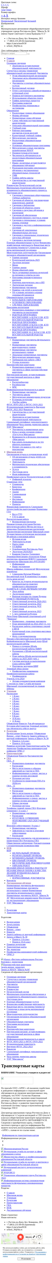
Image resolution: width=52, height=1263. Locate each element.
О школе (11, 61)
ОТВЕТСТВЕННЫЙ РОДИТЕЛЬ (23, 599)
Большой (32, 21)
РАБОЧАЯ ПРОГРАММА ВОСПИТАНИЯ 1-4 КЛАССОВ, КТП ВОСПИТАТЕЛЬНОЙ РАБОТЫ (30, 317)
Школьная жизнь (15, 452)
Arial (3, 10)
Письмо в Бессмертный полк (20, 639)
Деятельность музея (21, 541)
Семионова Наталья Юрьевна (26, 574)
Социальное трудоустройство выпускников (25, 508)
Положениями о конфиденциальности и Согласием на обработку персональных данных (24, 1254)
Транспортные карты (36, 746)
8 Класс (15, 713)
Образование (13, 110)
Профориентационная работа (20, 673)
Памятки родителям (16, 746)
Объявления (12, 723)
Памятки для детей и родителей (27, 290)
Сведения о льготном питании (26, 240)
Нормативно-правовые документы (28, 763)
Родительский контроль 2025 (26, 260)
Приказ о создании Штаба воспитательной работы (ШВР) (27, 647)
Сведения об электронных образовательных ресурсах (24, 231)
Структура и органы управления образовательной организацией (22, 71)
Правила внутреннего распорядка (28, 95)
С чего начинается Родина (24, 614)
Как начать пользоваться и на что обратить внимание (28, 443)
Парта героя (18, 544)
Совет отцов (18, 609)
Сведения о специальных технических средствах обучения (30, 236)
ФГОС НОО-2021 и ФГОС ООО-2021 (25, 404)
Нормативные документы (24, 287)
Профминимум (19, 676)
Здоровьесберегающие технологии (23, 556)
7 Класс (15, 711)
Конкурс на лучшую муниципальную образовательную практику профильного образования (30, 584)
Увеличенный (20, 21)
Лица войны (18, 591)
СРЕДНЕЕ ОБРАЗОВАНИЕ (25, 305)
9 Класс (15, 716)
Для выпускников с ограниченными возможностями (28, 844)
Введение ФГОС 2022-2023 (20, 1046)
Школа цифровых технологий (21, 569)
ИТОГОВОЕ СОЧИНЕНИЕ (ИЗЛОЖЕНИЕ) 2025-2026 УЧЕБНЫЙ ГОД (30, 820)
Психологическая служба (39, 477)
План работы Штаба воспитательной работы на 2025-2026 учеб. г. (29, 657)
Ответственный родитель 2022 (26, 604)
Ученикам (11, 691)
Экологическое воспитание (19, 531)
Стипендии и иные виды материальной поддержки (27, 248)
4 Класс (15, 703)
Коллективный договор (23, 88)
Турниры (16, 497)
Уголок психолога (20, 362)
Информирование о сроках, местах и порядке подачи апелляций (29, 774)
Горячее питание (20, 257)
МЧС (14, 387)
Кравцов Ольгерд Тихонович (26, 554)
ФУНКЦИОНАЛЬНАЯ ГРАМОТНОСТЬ (23, 874)
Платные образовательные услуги (23, 242)
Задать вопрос (27, 733)
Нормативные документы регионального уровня (24, 351)
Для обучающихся (36, 723)
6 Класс (15, 708)
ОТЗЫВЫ (17, 546)
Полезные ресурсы (21, 778)
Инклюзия (12, 337)
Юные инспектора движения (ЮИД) (26, 557)
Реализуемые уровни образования (28, 113)
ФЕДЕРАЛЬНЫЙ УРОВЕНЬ (26, 853)
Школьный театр (34, 641)
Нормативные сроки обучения (26, 118)
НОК (9, 848)
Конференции (18, 489)
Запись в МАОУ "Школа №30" (15, 969)
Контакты (11, 880)
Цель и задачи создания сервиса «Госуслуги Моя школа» (27, 433)
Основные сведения (16, 63)
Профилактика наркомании (25, 671)
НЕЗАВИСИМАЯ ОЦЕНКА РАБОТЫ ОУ (27, 868)
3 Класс (15, 701)
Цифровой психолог (21, 479)
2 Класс (15, 698)
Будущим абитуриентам (18, 726)
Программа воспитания (18, 307)
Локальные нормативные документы (29, 355)
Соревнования (19, 494)
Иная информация (21, 474)
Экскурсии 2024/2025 (22, 551)
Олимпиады (18, 484)
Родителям (12, 731)
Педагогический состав (30, 185)
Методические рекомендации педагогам (31, 397)
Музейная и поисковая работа (21, 536)
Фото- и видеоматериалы (24, 636)
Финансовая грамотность (19, 507)
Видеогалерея (13, 733)
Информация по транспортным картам (20, 1135)
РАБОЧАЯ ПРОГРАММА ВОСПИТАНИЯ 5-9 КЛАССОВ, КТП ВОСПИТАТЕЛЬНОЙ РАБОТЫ (30, 324)
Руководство (13, 185)
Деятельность (18, 462)
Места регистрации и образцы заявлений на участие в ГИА (26, 769)
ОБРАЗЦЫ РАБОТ (21, 865)
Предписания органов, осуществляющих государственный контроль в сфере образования (26, 377)
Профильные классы (16, 477)
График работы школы (22, 178)
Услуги (15, 469)
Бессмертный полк (15, 576)
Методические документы (24, 138)
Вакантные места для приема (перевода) (26, 1007)
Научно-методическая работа (24, 525)
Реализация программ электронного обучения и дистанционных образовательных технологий (29, 170)
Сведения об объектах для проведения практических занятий (30, 201)
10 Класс (16, 718)
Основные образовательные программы (31, 145)
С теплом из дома (15, 683)
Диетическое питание (22, 285)
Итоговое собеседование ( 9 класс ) (23, 825)
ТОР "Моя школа (15, 903)
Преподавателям (14, 753)
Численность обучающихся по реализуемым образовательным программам (27, 158)
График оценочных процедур (26, 100)
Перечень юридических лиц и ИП (28, 282)
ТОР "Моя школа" (15, 427)
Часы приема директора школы (34, 424)
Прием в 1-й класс (21, 741)
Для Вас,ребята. (19, 402)
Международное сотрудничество (22, 252)
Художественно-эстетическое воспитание (26, 534)
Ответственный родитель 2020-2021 (29, 601)
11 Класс (16, 721)
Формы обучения (20, 115)
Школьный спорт (41, 531)
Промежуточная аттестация (25, 153)
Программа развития (22, 103)
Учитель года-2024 (15, 678)
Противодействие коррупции (21, 365)
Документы (42, 73)
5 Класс (15, 706)
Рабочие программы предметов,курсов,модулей (25, 131)
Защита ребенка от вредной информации (27, 737)
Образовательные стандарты (20, 297)
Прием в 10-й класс (21, 743)
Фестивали (17, 499)
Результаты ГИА (31, 840)
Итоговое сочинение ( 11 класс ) (26, 809)
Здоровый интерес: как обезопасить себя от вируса (27, 727)
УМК (14, 175)
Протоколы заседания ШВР (25, 666)
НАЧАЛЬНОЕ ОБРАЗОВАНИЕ (27, 300)
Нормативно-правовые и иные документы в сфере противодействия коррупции (29, 369)
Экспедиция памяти (21, 594)
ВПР (9, 850)
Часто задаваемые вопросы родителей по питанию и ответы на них (30, 273)
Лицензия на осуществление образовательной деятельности (26, 67)
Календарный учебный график (26, 135)
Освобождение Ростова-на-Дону (27, 549)
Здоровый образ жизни (17, 668)
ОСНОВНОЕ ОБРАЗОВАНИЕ (27, 302)
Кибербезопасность (16, 641)
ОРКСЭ (20, 751)
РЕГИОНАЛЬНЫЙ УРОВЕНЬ (27, 855)
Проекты (16, 504)
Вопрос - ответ (14, 736)
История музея (19, 539)
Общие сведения (20, 803)
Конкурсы (17, 487)
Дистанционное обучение (19, 883)
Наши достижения (21, 566)
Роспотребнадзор (20, 382)
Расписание (12, 693)
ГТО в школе (18, 516)
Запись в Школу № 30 (38, 738)
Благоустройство (42, 639)
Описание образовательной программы (31, 125)
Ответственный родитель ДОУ (26, 606)
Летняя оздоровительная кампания (28, 681)
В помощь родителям (22, 399)
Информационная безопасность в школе (26, 389)
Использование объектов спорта (27, 98)
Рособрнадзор (18, 384)
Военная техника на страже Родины (29, 596)
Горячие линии (19, 267)
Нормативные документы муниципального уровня (24, 891)
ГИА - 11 (11, 786)
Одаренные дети (14, 482)
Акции (15, 492)
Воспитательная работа (18, 519)
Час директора (13, 949)
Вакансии (28, 409)
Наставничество (35, 756)
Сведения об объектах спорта (26, 208)
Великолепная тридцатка (24, 521)
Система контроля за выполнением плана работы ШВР (28, 662)
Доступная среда (20, 472)
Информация (18, 502)
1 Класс (15, 696)
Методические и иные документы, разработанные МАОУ (28, 149)
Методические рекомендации (26, 357)
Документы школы (21, 394)
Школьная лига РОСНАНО (32, 561)
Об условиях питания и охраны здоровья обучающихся (27, 293)
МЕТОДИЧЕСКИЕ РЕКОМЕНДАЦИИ (31, 863)
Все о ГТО (17, 514)
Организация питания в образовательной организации (29, 253)
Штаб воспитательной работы (27, 642)
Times (8, 10)
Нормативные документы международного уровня (24, 346)
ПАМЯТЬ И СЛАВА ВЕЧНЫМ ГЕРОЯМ (26, 589)
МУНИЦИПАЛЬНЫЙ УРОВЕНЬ (28, 858)
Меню (15, 265)
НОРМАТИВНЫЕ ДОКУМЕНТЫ (28, 878)
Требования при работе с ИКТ (26, 360)
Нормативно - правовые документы (29, 621)
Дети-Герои (12, 616)
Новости (23, 723)
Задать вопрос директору (13, 967)
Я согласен (26, 1259)
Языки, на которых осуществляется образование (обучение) (29, 164)
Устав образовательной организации (29, 75)
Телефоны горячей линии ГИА (21, 808)
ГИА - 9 (10, 761)
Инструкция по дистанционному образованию (28, 899)
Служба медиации (32, 683)
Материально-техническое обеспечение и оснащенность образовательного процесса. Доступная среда (27, 190)
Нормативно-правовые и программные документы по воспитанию (30, 311)
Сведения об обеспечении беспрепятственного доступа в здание (30, 216)
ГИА (9, 758)
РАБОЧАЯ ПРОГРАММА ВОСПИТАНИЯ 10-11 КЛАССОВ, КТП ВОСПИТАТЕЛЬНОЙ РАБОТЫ (31, 332)
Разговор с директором (12, 962)
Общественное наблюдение (20, 843)
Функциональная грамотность (21, 407)
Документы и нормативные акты (28, 429)
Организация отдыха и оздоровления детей (27, 454)
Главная (10, 58)
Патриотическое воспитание (30, 529)
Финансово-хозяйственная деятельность (29, 243)
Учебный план (19, 128)
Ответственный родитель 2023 (26, 611)
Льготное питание (21, 262)
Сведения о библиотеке (23, 205)
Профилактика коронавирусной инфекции (27, 952)
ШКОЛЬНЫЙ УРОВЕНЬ (24, 860)
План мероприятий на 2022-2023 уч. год (31, 624)
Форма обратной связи (23, 270)
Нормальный (7, 21)
